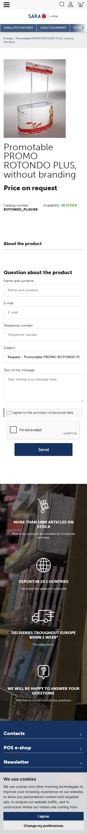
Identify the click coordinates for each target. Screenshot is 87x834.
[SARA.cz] (43, 16)
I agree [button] (43, 816)
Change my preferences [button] (43, 826)
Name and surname (19, 281)
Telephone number (18, 325)
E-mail (8, 303)
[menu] (7, 4)
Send (43, 449)
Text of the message (19, 370)
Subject (9, 348)
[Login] (70, 4)
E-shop (8, 38)
